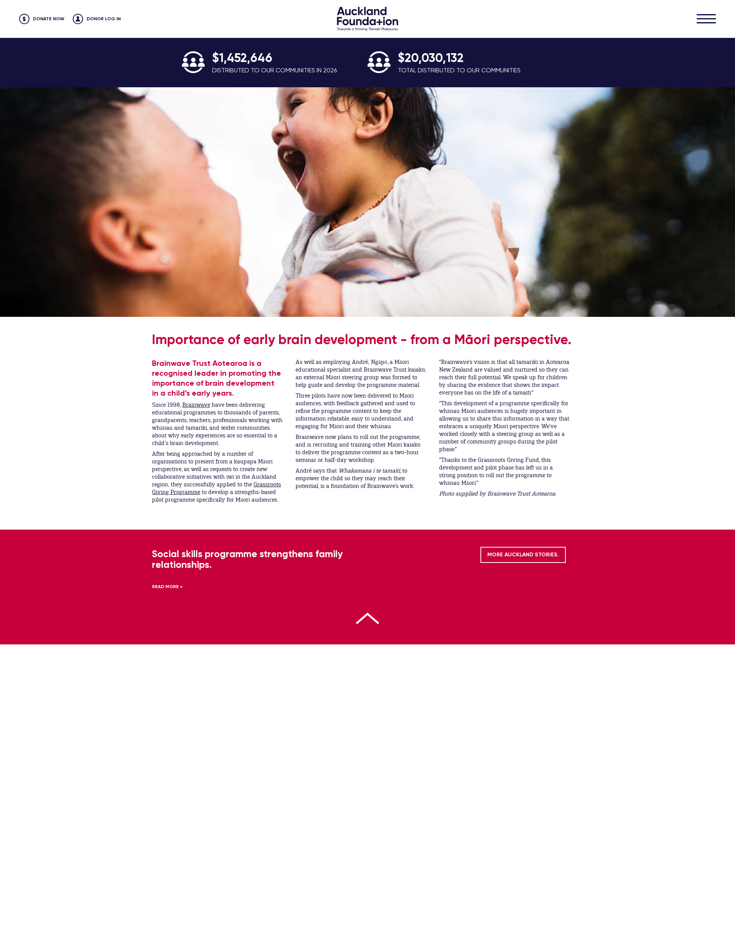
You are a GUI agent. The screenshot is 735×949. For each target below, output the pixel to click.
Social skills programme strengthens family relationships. (247, 559)
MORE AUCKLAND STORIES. (523, 554)
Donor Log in (104, 18)
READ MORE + (167, 586)
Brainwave (196, 405)
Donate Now (48, 18)
